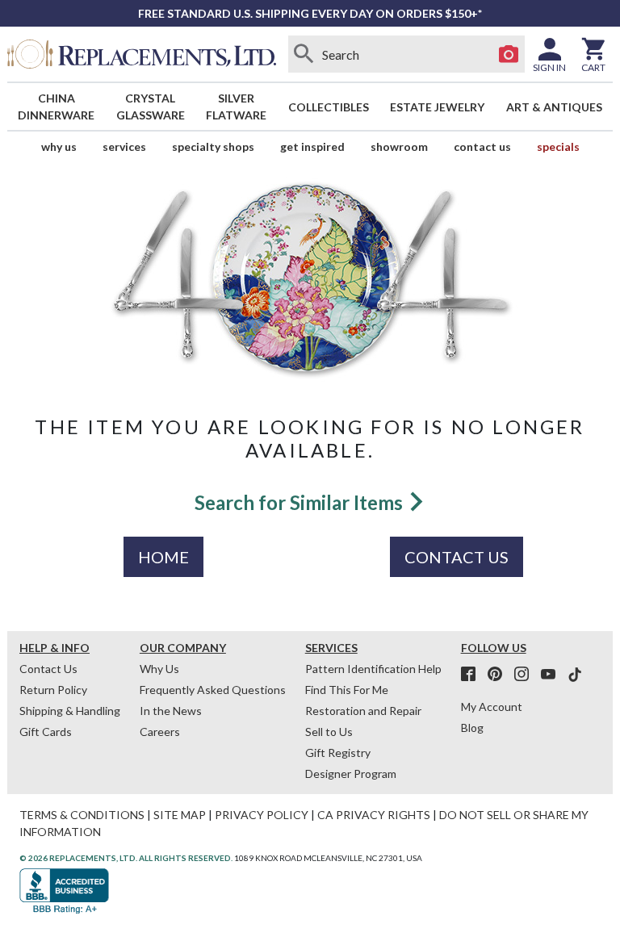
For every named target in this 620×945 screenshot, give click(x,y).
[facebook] (473, 675)
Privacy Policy (261, 815)
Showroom (399, 146)
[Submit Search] (304, 54)
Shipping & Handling (69, 710)
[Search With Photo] (508, 54)
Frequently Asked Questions (213, 689)
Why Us (159, 668)
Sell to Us (329, 731)
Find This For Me (346, 689)
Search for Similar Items (301, 502)
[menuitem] (56, 106)
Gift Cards (45, 731)
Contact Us (482, 146)
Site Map (179, 815)
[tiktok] (575, 675)
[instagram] (526, 675)
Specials (558, 146)
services (124, 146)
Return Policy (53, 689)
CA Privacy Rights (373, 815)
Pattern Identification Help (373, 668)
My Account (491, 706)
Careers (160, 731)
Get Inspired (312, 146)
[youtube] (553, 675)
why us (59, 146)
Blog (472, 727)
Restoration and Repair (363, 710)
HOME (163, 557)
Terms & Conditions (82, 815)
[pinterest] (500, 675)
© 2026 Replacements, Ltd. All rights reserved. (125, 858)
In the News (171, 710)
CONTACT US (456, 557)
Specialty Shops (213, 146)
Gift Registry (338, 752)
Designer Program (350, 773)
